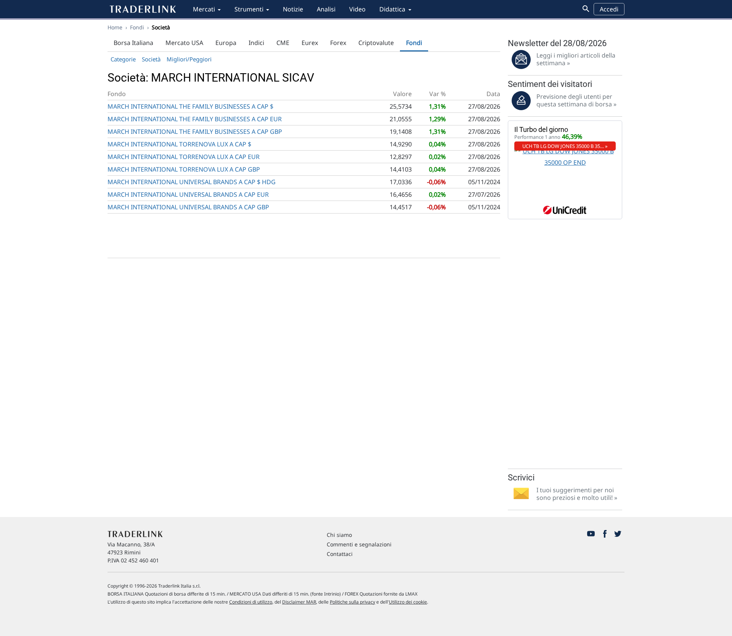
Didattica (392, 9)
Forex (338, 43)
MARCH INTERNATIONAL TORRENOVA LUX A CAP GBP (184, 169)
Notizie (293, 9)
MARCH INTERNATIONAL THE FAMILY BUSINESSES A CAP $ (190, 106)
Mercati (204, 9)
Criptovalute (376, 43)
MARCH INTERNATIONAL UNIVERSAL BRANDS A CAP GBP (188, 207)
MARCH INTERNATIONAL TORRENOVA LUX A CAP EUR (184, 157)
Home (115, 27)
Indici (256, 43)
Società (151, 59)
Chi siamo (339, 534)
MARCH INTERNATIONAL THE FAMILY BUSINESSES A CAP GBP (195, 131)
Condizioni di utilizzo (250, 602)
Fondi (137, 27)
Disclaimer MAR (299, 602)
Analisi (326, 9)
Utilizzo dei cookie (408, 602)
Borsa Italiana (133, 43)
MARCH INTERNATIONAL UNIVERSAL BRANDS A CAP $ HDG (192, 182)
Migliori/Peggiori (189, 59)
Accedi (609, 9)
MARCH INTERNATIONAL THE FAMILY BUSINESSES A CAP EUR (195, 119)
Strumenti (248, 9)
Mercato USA (184, 43)
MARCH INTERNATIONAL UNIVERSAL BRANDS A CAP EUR (188, 194)
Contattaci (340, 553)
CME (282, 43)
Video (357, 9)
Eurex (310, 43)
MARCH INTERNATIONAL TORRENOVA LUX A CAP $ (179, 144)
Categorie (123, 59)
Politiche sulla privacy (352, 602)
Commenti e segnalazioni (359, 544)
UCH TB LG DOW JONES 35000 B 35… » (565, 146)
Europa (225, 43)
